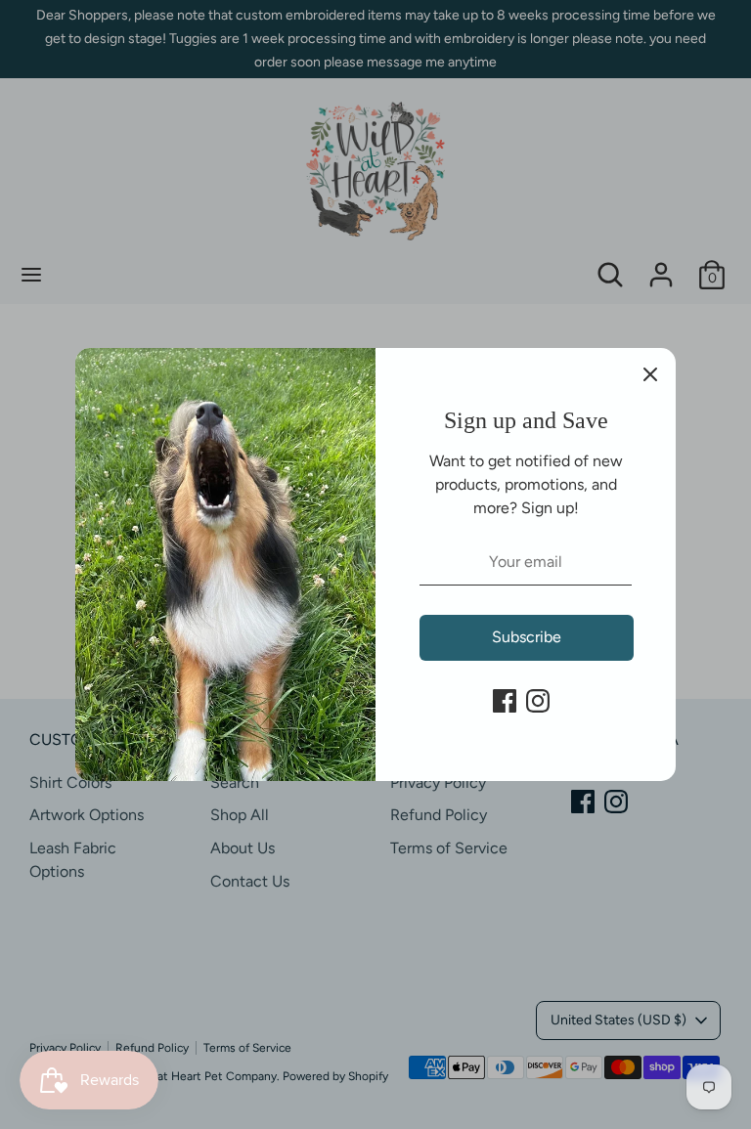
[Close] (650, 373)
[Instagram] (538, 701)
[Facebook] (504, 701)
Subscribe (526, 637)
